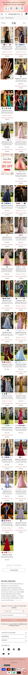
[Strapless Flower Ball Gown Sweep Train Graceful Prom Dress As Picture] (21, 511)
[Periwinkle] (10, 457)
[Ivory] (4, 140)
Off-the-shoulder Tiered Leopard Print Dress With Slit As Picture (21, 81)
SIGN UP (14, 620)
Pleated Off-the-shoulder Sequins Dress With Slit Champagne (7, 239)
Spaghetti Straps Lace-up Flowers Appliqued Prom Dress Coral (21, 271)
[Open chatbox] (24, 672)
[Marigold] (4, 108)
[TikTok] (19, 649)
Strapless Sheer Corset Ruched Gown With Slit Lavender (7, 493)
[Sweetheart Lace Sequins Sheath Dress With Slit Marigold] (21, 384)
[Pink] (6, 330)
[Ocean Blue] (24, 45)
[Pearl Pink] (22, 140)
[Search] (6, 14)
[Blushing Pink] (8, 45)
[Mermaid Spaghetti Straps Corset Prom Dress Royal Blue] (7, 511)
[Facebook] (4, 649)
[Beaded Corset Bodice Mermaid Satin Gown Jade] (7, 288)
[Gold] (22, 394)
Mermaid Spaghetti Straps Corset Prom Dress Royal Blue (7, 525)
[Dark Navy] (20, 45)
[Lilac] (16, 140)
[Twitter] (9, 654)
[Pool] (18, 362)
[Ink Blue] (16, 45)
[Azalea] (6, 45)
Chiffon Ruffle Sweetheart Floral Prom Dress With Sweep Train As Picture (7, 271)
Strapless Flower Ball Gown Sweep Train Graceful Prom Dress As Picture (21, 525)
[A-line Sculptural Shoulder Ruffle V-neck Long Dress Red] (7, 542)
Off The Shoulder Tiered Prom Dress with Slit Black (7, 49)
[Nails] (7, 68)
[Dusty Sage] (16, 267)
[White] (2, 140)
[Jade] (7, 298)
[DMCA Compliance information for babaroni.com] (14, 665)
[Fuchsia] (20, 425)
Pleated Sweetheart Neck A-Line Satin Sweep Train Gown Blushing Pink (21, 144)
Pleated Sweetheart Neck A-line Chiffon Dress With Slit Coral (21, 176)
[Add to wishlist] (12, 28)
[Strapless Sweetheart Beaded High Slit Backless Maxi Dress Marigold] (7, 98)
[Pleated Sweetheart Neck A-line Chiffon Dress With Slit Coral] (21, 161)
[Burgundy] (10, 45)
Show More (14, 570)
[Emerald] (8, 108)
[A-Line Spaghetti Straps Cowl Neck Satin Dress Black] (7, 130)
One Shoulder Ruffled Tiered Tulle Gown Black (21, 208)
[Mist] (16, 330)
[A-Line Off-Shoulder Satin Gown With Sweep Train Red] (21, 447)
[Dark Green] (2, 108)
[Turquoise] (10, 425)
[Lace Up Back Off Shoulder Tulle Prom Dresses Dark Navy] (7, 384)
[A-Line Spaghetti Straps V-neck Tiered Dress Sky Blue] (21, 352)
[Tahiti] (18, 425)
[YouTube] (4, 654)
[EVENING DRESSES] (21, 100)
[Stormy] (2, 457)
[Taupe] (16, 394)
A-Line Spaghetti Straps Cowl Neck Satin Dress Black (7, 144)
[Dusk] (24, 171)
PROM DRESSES (9, 18)
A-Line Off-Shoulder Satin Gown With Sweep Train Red (21, 462)
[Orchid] (22, 425)
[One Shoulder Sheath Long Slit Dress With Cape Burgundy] (7, 352)
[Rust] (6, 362)
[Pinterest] (14, 649)
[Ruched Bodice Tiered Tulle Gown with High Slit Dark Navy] (7, 447)
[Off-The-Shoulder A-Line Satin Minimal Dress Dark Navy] (7, 193)
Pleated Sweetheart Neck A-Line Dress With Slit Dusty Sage (7, 430)
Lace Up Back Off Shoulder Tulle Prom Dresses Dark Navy (7, 398)
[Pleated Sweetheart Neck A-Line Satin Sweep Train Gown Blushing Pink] (21, 130)
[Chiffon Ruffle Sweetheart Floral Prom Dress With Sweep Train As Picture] (7, 257)
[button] (13, 23)
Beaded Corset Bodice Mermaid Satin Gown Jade (7, 303)
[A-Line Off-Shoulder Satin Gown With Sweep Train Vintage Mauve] (21, 225)
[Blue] (18, 267)
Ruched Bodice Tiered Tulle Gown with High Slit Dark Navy (7, 462)
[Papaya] (10, 552)
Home (2, 18)
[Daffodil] (2, 425)
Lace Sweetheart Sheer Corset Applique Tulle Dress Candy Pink (21, 493)
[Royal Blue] (22, 45)
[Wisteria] (16, 425)
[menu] (2, 14)
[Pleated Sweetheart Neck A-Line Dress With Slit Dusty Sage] (7, 415)
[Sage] (4, 425)
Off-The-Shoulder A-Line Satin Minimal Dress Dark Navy (7, 208)
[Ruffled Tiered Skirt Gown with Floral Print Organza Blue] (7, 320)
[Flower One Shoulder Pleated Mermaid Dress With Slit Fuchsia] (21, 415)
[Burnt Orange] (10, 362)
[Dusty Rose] (24, 140)
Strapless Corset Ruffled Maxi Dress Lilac (21, 335)
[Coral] (2, 45)
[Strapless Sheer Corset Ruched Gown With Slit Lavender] (7, 479)
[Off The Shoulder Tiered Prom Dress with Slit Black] (7, 35)
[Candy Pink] (18, 140)
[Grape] (24, 425)
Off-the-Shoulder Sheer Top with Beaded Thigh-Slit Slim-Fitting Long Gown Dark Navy (21, 49)
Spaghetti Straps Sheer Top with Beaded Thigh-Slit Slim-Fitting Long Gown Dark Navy (21, 303)
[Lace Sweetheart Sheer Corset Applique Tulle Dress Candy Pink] (21, 479)
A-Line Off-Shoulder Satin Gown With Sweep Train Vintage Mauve (21, 239)
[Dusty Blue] (18, 45)
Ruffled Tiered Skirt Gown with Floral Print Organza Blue (7, 335)
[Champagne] (7, 235)
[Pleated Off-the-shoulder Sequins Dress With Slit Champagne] (7, 225)
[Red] (17, 203)
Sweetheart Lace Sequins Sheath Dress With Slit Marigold (21, 398)
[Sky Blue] (21, 203)
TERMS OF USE (23, 624)
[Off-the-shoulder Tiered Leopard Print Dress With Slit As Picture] (21, 66)
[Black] (4, 45)
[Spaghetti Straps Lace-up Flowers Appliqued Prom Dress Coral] (21, 257)
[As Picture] (21, 76)
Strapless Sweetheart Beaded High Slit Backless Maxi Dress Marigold (7, 113)
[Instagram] (9, 649)
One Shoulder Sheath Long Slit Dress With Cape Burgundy (7, 366)
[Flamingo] (8, 552)
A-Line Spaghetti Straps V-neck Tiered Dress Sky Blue (21, 366)
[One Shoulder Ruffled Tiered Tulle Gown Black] (21, 193)
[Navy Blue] (4, 521)
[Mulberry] (2, 362)
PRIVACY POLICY (15, 625)
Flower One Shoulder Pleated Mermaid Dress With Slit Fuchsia (21, 430)
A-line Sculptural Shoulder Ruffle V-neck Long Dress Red (7, 557)
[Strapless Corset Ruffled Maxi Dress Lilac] (21, 320)
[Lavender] (18, 330)
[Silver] (6, 140)
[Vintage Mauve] (10, 140)
